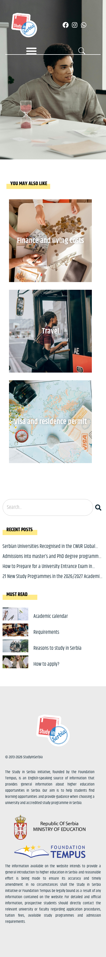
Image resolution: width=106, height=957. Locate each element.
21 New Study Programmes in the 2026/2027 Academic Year (52, 580)
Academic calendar (50, 616)
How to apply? (46, 664)
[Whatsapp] (84, 25)
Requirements (46, 632)
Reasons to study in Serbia (57, 648)
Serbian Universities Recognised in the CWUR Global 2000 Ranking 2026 (49, 550)
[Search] (99, 507)
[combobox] (48, 507)
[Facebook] (66, 25)
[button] (31, 50)
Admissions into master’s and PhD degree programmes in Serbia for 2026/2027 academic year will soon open (53, 560)
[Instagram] (75, 25)
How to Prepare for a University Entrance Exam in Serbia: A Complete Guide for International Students (50, 570)
